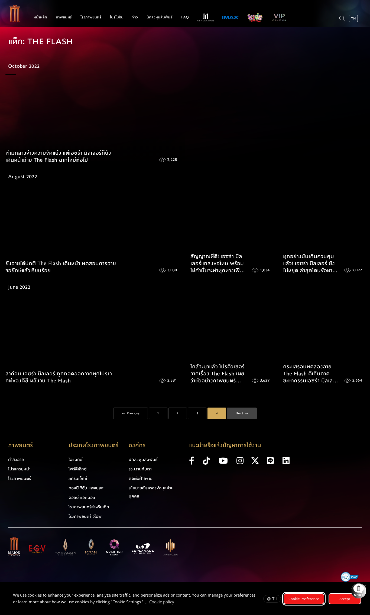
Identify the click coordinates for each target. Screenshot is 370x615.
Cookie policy (161, 601)
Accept (344, 598)
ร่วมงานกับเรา (140, 469)
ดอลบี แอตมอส (82, 497)
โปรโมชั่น (117, 17)
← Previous (130, 413)
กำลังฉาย (16, 460)
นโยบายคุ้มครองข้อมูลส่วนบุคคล (151, 492)
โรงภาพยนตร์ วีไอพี (85, 516)
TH (274, 598)
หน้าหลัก (40, 17)
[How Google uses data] (177, 602)
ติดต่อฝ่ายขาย (140, 478)
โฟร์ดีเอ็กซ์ (78, 469)
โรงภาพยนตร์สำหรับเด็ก (89, 507)
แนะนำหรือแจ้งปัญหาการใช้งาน (225, 445)
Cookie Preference (303, 598)
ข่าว (135, 17)
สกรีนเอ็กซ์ (78, 478)
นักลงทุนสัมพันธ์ (160, 17)
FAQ (185, 17)
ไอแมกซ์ (76, 460)
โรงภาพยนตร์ (90, 17)
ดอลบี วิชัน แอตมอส (86, 488)
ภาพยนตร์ (64, 17)
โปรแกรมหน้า (19, 469)
